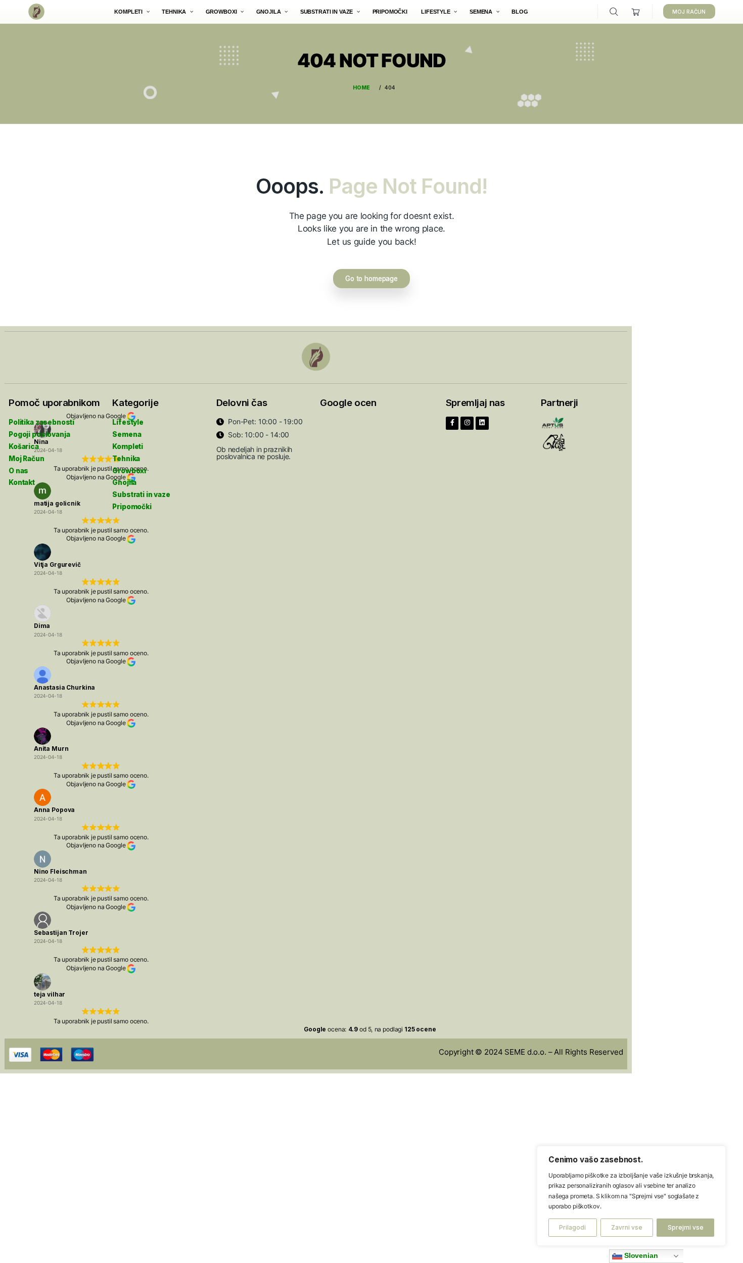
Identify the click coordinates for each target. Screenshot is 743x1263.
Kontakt (22, 482)
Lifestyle (128, 422)
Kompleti (127, 446)
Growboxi (129, 471)
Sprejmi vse (686, 1227)
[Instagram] (467, 423)
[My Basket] (636, 12)
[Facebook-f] (452, 423)
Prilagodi (572, 1227)
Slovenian (640, 1255)
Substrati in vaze (141, 494)
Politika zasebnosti (41, 422)
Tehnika (126, 459)
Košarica (24, 446)
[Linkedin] (482, 423)
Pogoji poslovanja (39, 434)
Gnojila (124, 482)
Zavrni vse (626, 1227)
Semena (126, 434)
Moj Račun (26, 459)
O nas (18, 471)
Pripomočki (132, 507)
